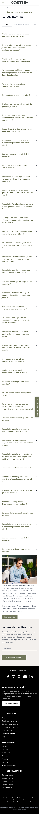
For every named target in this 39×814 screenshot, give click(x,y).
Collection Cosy (7, 778)
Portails (4, 746)
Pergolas (5, 759)
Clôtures (5, 750)
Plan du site (10, 802)
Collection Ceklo (7, 788)
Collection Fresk (7, 784)
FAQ (3, 737)
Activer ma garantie (8, 734)
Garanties (30, 800)
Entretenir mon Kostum (10, 727)
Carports (5, 762)
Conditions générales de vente (14, 800)
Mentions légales (8, 798)
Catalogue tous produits (10, 724)
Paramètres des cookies (25, 802)
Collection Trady (7, 781)
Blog (3, 718)
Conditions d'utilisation (20, 809)
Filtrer (8, 24)
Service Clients (7, 730)
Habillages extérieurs (9, 765)
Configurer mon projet (9, 721)
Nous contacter (9, 617)
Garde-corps (6, 753)
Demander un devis (11, 704)
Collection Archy (7, 775)
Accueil (4, 8)
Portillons (5, 756)
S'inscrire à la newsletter (14, 657)
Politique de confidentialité (25, 798)
